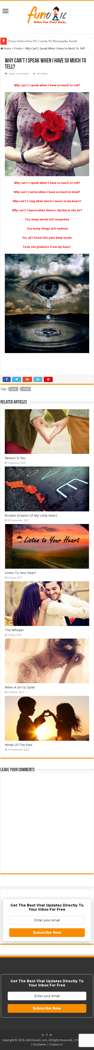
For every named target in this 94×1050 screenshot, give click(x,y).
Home (7, 48)
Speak (26, 389)
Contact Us (56, 1044)
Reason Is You (15, 458)
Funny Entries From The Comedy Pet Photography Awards (43, 41)
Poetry (18, 48)
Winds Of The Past (18, 745)
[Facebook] (46, 1035)
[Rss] (43, 1035)
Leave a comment (19, 73)
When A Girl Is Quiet (20, 687)
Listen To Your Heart (20, 573)
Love (14, 389)
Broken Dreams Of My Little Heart (31, 515)
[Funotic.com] (47, 14)
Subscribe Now (47, 932)
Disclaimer (39, 1044)
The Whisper (14, 630)
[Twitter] (51, 1035)
